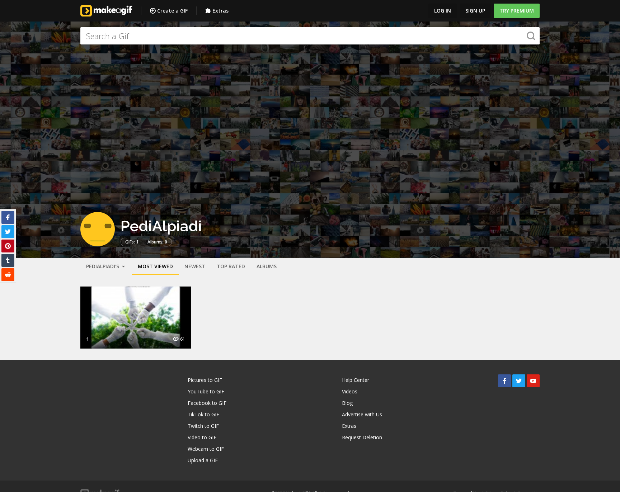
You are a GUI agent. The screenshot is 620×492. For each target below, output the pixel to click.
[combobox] (310, 35)
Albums (267, 266)
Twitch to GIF (203, 425)
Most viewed (155, 266)
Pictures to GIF (205, 380)
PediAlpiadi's (103, 266)
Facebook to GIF (207, 402)
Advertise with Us (362, 414)
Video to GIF (202, 437)
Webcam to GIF (206, 448)
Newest (194, 266)
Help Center (355, 380)
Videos (349, 391)
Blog (347, 402)
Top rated (231, 266)
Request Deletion (362, 437)
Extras (220, 10)
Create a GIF (172, 10)
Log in (442, 10)
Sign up (475, 10)
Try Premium (516, 10)
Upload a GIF (203, 460)
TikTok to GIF (203, 414)
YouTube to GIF (206, 391)
